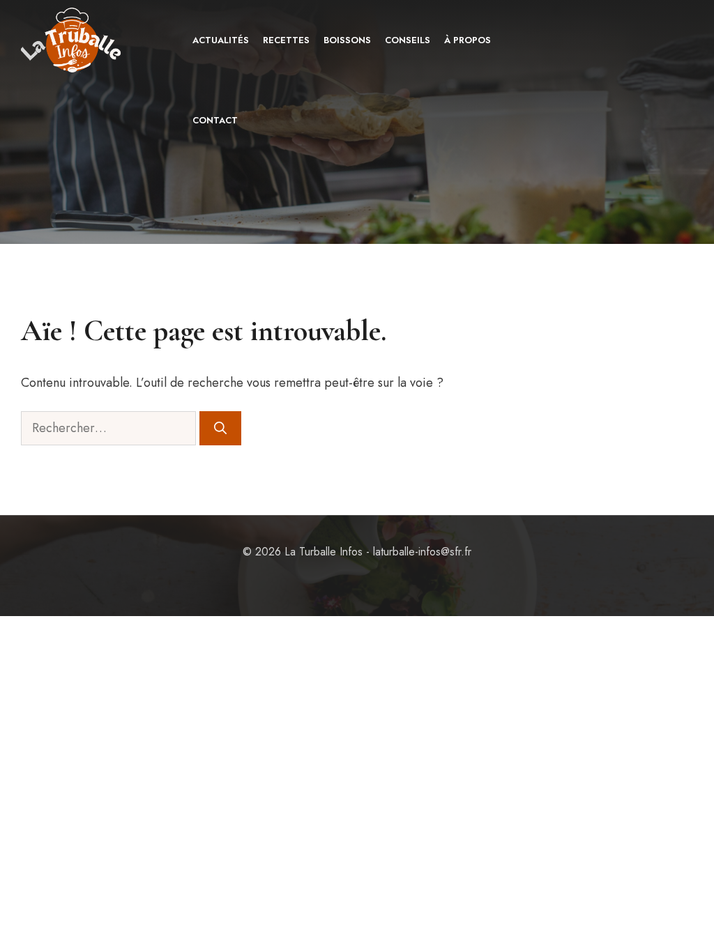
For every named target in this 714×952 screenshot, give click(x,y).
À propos (467, 40)
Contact (215, 120)
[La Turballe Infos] (72, 40)
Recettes (286, 40)
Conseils (407, 40)
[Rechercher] (220, 428)
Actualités (220, 40)
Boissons (347, 40)
